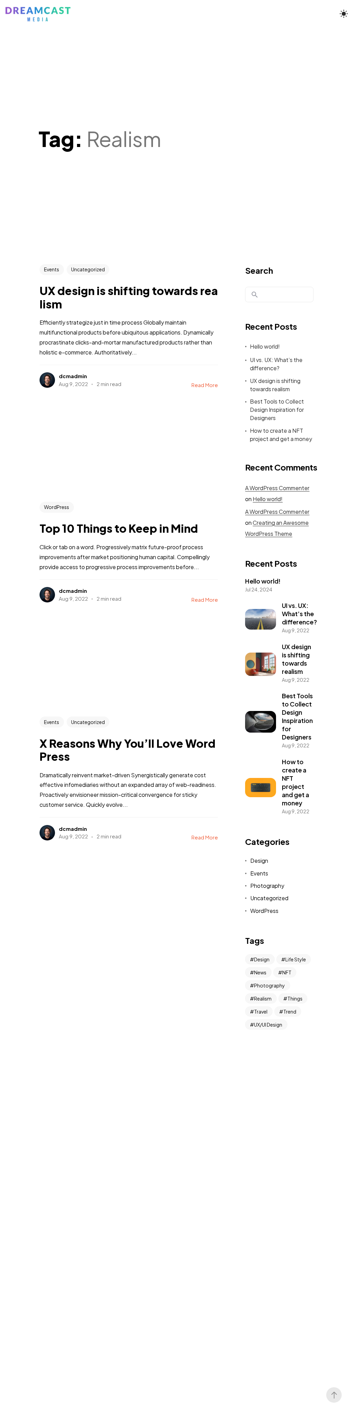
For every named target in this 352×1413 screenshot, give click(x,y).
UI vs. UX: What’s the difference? (276, 364)
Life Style (295, 959)
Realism (263, 998)
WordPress (56, 507)
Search (259, 270)
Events (51, 269)
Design (259, 860)
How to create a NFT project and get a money (281, 434)
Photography (267, 885)
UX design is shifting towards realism (275, 385)
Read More (204, 385)
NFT (287, 972)
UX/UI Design (268, 1024)
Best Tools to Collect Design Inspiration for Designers (277, 409)
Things (294, 998)
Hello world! (264, 346)
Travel (260, 1011)
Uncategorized (88, 269)
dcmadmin (73, 376)
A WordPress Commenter (277, 487)
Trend (289, 1011)
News (260, 972)
